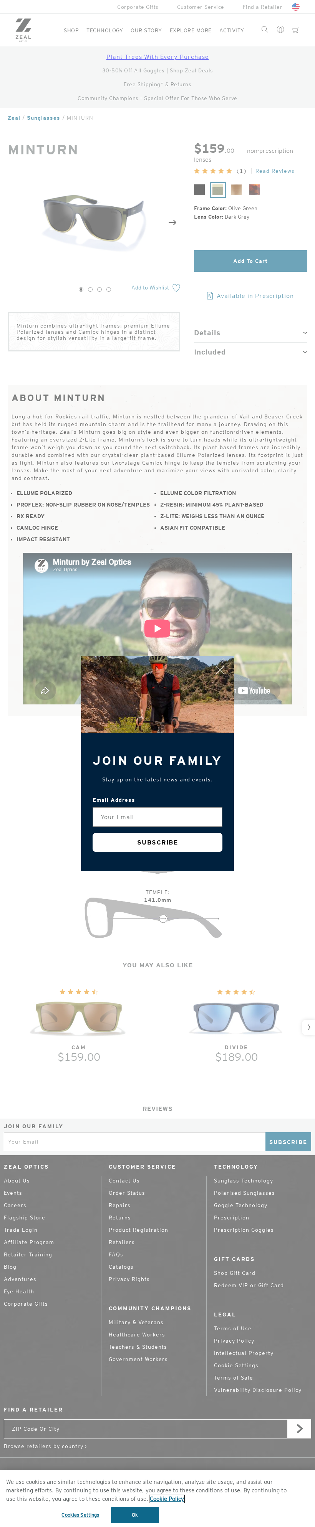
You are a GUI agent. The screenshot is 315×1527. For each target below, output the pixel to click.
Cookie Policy (167, 1498)
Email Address (114, 800)
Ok (135, 1515)
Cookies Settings (80, 1515)
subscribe (157, 842)
